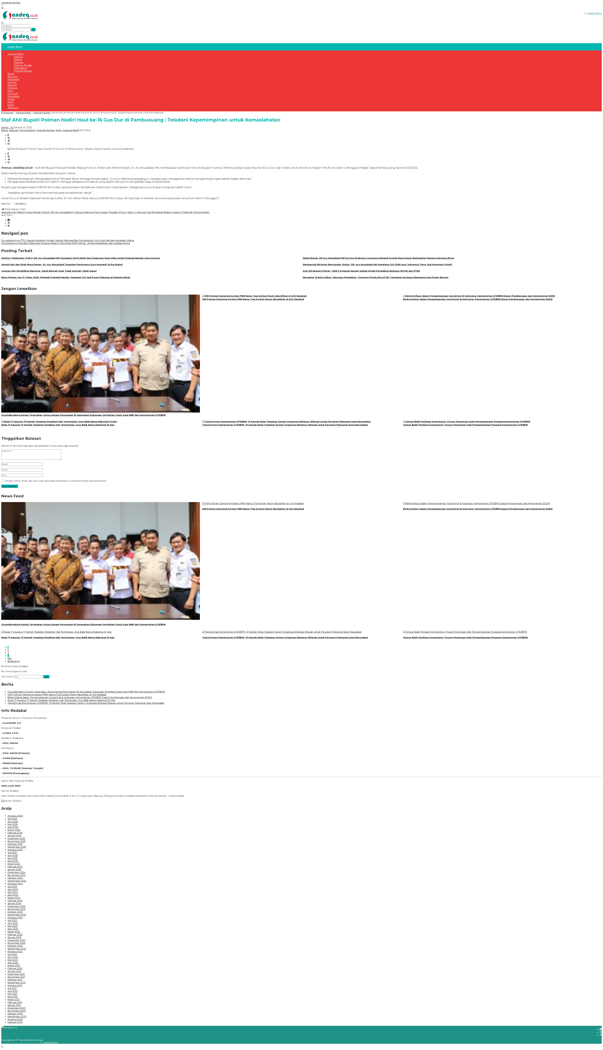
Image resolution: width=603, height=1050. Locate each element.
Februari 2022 (15, 968)
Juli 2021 (12, 988)
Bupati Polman (41, 212)
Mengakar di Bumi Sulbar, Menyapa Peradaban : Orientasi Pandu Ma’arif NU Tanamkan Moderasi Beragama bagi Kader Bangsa (375, 277)
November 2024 (17, 875)
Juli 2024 (12, 886)
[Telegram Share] (9, 141)
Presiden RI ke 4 (118, 212)
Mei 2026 (13, 824)
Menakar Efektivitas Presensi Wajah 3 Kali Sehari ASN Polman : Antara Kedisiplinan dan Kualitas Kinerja (65, 243)
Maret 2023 (14, 931)
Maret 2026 (14, 830)
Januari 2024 (14, 903)
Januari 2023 (14, 937)
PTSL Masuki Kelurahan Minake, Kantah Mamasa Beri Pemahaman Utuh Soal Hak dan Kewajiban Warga (67, 240)
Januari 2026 (14, 835)
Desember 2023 (16, 906)
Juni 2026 (13, 821)
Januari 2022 (14, 971)
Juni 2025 (13, 855)
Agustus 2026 (15, 815)
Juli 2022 (12, 954)
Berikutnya (13, 661)
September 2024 (17, 880)
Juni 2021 (13, 991)
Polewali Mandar (45, 130)
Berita (4, 130)
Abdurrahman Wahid (12, 212)
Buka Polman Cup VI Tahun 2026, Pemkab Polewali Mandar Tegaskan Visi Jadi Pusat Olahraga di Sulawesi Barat (65, 277)
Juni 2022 (13, 957)
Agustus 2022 (15, 951)
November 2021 (16, 977)
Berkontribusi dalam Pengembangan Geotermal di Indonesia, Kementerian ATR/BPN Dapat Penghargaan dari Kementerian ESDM (477, 299)
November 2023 (16, 909)
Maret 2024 (14, 897)
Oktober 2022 (15, 945)
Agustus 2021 (15, 985)
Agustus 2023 (15, 917)
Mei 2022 (13, 960)
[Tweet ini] (9, 138)
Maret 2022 (14, 965)
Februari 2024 (15, 900)
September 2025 (17, 847)
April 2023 (13, 929)
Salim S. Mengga (137, 212)
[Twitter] (9, 223)
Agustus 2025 (15, 849)
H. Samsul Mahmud (83, 212)
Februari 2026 (15, 832)
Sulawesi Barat (71, 130)
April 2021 (13, 996)
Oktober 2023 (15, 912)
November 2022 (16, 943)
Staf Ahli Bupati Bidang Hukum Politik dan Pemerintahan (178, 212)
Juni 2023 (13, 923)
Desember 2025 (16, 838)
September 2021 (17, 982)
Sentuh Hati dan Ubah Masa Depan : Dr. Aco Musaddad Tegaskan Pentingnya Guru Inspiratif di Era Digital (61, 264)
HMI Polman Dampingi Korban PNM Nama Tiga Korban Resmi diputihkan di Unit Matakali (253, 299)
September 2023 (17, 914)
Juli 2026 (12, 818)
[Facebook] (9, 220)
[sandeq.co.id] (21, 20)
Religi (58, 130)
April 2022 (13, 962)
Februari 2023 (15, 934)
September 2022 (17, 948)
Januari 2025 (14, 869)
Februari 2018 (15, 1022)
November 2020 (17, 1010)
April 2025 (13, 861)
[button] (33, 29)
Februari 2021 (15, 1002)
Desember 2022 (16, 940)
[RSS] (9, 225)
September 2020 (17, 1016)
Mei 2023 (13, 926)
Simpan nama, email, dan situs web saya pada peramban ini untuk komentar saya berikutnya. (55, 480)
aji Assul (28, 212)
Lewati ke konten (10, 2)
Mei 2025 (12, 858)
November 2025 (16, 841)
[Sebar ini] (8, 135)
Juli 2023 (12, 920)
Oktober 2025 (15, 844)
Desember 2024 (16, 872)
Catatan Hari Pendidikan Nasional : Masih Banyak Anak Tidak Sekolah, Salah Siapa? (49, 271)
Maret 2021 (14, 999)
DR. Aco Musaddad (61, 212)
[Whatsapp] (9, 143)
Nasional (13, 130)
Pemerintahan (27, 130)
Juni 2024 (13, 889)
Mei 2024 (13, 892)
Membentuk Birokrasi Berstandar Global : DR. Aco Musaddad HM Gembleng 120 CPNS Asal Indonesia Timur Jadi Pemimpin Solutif (377, 264)
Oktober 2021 (15, 979)
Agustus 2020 (15, 1019)
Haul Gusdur (101, 212)
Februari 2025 (15, 866)
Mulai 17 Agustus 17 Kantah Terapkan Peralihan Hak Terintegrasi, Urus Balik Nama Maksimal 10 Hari (57, 425)
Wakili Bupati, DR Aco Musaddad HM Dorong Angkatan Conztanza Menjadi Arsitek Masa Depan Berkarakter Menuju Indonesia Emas (378, 258)
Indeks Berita (50, 1042)
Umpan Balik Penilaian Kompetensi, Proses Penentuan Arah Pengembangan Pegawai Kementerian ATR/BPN (465, 425)
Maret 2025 (14, 863)
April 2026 (13, 827)
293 (9, 658)
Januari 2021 (14, 1005)
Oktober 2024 (15, 878)
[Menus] (2, 5)
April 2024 (13, 895)
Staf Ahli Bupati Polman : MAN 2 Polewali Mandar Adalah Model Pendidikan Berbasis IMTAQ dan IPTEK (361, 271)
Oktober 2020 (15, 1013)
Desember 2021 (16, 974)
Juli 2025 (12, 852)
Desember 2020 (17, 1008)
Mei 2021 (12, 994)
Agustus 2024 (15, 883)
